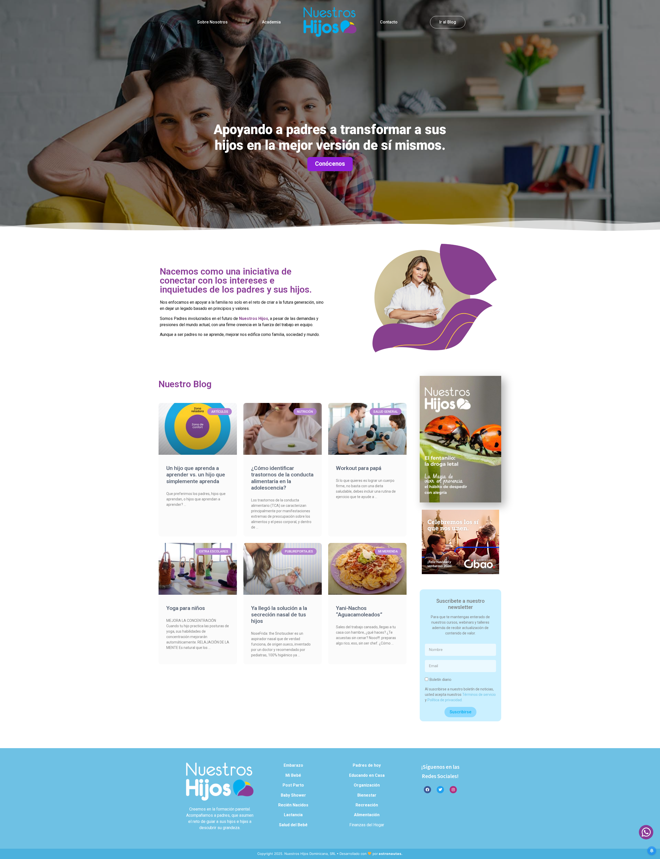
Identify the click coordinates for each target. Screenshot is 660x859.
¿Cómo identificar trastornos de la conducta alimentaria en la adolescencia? (282, 478)
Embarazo (293, 765)
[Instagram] (453, 789)
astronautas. (391, 854)
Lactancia (293, 814)
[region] (330, 116)
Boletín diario (440, 679)
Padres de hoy (367, 765)
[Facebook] (427, 789)
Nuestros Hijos (253, 318)
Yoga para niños (185, 608)
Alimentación (367, 814)
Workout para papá (358, 468)
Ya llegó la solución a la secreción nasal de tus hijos (279, 614)
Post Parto (293, 785)
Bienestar (366, 795)
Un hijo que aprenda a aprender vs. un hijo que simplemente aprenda (195, 474)
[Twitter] (440, 789)
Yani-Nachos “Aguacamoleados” (359, 611)
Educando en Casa (367, 775)
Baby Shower (293, 795)
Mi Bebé (293, 775)
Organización (367, 785)
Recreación (367, 805)
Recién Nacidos (293, 805)
